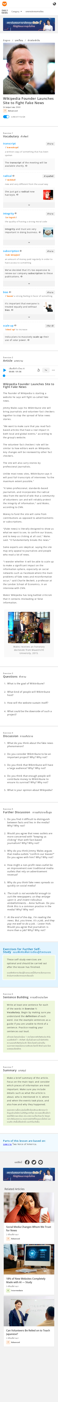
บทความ (7, 1144)
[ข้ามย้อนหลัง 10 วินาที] (38, 370)
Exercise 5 (8, 809)
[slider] (4, 375)
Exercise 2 (8, 357)
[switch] (6, 116)
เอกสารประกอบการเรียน (34, 11)
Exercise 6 (8, 994)
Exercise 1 (8, 133)
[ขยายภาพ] (29, 68)
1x (46, 370)
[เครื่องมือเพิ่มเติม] (53, 370)
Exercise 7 (8, 1067)
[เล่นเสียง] (26, 166)
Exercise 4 (8, 733)
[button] (29, 205)
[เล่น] (5, 370)
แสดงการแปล (18, 116)
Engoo (6, 40)
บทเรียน (19, 40)
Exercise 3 (8, 673)
